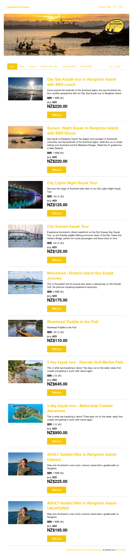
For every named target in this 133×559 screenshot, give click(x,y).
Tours (12, 66)
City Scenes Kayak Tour (68, 226)
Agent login (121, 549)
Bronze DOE (69, 66)
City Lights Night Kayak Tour (72, 182)
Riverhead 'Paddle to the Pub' (73, 321)
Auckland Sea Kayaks (18, 6)
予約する (56, 115)
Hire (22, 66)
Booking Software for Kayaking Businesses (84, 549)
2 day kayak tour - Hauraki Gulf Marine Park (85, 362)
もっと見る (115, 66)
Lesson (32, 66)
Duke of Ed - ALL (49, 66)
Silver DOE (86, 66)
